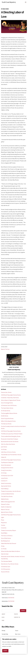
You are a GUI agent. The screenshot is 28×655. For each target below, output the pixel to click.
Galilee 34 (3, 457)
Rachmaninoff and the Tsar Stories (9, 441)
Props (2, 520)
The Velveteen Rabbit (6, 561)
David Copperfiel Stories (7, 418)
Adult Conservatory (6, 483)
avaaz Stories (4, 478)
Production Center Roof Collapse (9, 439)
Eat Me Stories (4, 416)
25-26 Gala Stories (5, 410)
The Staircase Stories (6, 424)
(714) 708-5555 (11, 597)
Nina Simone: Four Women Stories (9, 564)
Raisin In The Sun (5, 349)
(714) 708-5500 (11, 601)
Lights (2, 517)
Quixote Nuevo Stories (7, 512)
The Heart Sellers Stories (7, 408)
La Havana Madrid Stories (7, 494)
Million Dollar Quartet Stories (8, 421)
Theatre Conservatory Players (8, 530)
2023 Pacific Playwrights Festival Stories (11, 515)
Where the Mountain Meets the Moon (10, 551)
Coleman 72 (4, 481)
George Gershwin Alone (7, 467)
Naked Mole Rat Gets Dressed (8, 543)
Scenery (3, 525)
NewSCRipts (4, 533)
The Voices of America (6, 535)
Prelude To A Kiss (5, 504)
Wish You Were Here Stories (8, 444)
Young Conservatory (6, 470)
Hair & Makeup (5, 488)
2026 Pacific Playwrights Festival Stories (11, 395)
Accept (5, 650)
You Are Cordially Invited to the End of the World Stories (13, 427)
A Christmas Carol (5, 566)
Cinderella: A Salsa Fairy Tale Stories (10, 397)
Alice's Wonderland (6, 465)
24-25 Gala (3, 449)
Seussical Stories (5, 572)
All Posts (3, 389)
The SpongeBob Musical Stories (9, 413)
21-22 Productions (5, 569)
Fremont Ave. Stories (6, 392)
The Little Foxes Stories (7, 496)
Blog (3, 617)
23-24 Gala (3, 473)
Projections (4, 522)
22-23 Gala (3, 549)
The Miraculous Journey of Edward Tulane (11, 434)
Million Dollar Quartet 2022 (8, 501)
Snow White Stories (6, 538)
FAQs (3, 620)
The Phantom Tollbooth (7, 462)
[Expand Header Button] (25, 2)
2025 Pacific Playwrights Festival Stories (11, 431)
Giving (2, 546)
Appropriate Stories (6, 486)
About (3, 614)
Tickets (16, 614)
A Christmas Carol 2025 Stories (9, 405)
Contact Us (17, 617)
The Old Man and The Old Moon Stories (11, 454)
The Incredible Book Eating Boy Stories (10, 436)
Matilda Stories (5, 499)
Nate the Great (4, 554)
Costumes (3, 528)
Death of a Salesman (6, 507)
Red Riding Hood (5, 541)
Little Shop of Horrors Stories (8, 452)
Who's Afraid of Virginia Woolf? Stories (10, 400)
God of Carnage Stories (7, 403)
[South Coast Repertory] (14, 2)
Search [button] (23, 610)
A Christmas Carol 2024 (7, 475)
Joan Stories (4, 447)
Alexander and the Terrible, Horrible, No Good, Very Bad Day (13, 557)
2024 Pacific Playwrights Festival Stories (11, 460)
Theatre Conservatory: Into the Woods (11, 491)
